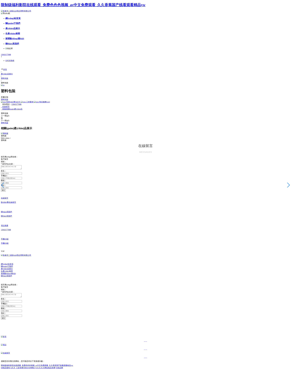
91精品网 (59, 368)
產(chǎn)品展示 (12, 28)
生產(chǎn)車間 (12, 33)
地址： (3, 313)
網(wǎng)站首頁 (13, 18)
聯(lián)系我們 (12, 43)
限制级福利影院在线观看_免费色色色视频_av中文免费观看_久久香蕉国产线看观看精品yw (73, 5)
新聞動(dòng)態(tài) (14, 38)
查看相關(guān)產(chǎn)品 (11, 109)
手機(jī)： (4, 176)
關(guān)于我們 (12, 23)
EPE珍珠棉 (9, 61)
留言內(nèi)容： (8, 164)
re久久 (12, 368)
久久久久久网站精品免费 (45, 368)
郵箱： (3, 180)
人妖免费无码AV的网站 (25, 368)
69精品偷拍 (5, 368)
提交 (3, 190)
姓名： (3, 171)
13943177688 (6, 55)
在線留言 (5, 107)
